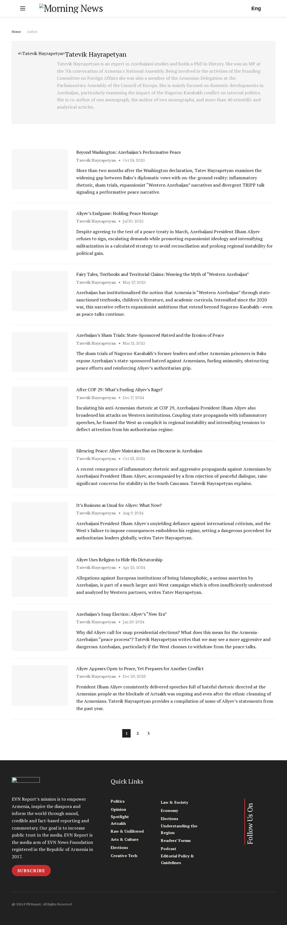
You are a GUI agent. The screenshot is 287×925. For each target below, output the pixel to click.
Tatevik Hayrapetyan (96, 160)
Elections (119, 847)
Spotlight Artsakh (120, 820)
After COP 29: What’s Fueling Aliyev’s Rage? (119, 389)
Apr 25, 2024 (133, 567)
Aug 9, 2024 (133, 513)
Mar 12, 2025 (133, 343)
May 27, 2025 (134, 282)
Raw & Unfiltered (127, 831)
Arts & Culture (124, 839)
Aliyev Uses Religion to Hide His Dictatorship (119, 560)
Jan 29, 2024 (133, 622)
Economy (169, 810)
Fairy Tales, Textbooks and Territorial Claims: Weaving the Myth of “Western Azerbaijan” (162, 274)
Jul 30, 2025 (133, 221)
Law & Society (174, 802)
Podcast (168, 848)
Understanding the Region (179, 829)
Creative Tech (124, 855)
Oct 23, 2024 (133, 459)
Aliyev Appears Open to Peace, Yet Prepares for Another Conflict (140, 668)
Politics (118, 801)
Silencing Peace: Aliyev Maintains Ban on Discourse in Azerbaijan (139, 451)
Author (32, 31)
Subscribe (31, 870)
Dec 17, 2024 (133, 398)
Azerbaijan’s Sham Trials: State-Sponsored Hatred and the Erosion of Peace (150, 335)
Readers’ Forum (176, 840)
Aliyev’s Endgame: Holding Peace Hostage (117, 213)
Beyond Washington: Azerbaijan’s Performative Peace (128, 152)
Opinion (118, 809)
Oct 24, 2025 (133, 160)
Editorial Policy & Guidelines (177, 859)
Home (16, 31)
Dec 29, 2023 (134, 676)
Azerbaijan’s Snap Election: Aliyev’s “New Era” (121, 614)
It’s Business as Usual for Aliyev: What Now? (119, 505)
